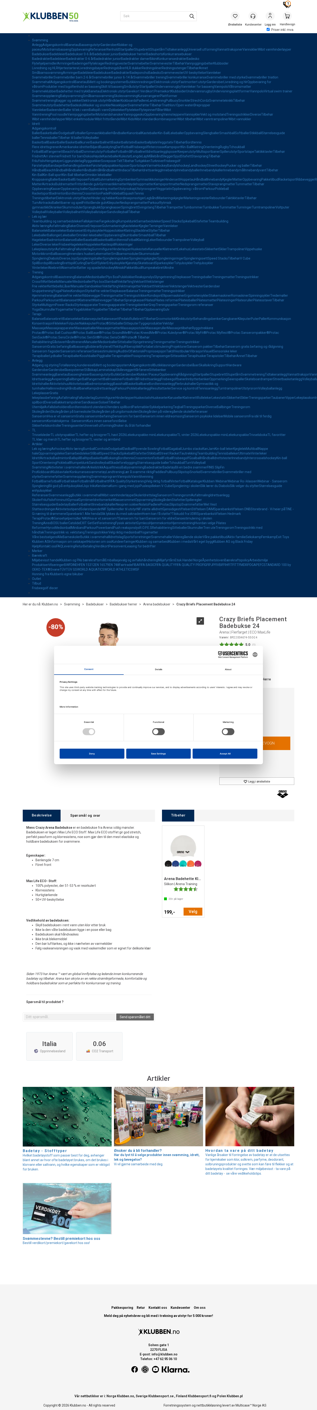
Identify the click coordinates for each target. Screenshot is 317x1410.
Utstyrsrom (250, 388)
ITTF (237, 565)
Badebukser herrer (132, 54)
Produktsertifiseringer (48, 565)
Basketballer (49, 133)
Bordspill (44, 263)
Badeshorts (154, 54)
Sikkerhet (212, 249)
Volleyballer (90, 138)
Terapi (36, 314)
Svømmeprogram (104, 476)
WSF (136, 569)
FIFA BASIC (147, 565)
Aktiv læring (40, 226)
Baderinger (80, 63)
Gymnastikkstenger (150, 179)
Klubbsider (221, 63)
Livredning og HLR (45, 68)
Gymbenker (127, 179)
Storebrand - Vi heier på (268, 509)
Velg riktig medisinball (124, 532)
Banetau (73, 45)
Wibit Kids (127, 119)
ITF (232, 565)
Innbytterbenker (197, 379)
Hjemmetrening (43, 295)
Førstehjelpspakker (105, 165)
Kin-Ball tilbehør (73, 175)
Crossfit (37, 281)
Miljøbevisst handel (46, 560)
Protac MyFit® (195, 333)
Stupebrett (142, 49)
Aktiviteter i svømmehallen (67, 467)
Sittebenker (157, 370)
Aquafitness (112, 467)
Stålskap (90, 370)
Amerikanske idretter (74, 147)
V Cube (245, 258)
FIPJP (211, 565)
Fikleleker (60, 323)
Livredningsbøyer (91, 68)
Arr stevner (51, 156)
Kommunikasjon (279, 319)
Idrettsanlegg (157, 151)
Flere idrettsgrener (45, 147)
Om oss (200, 1307)
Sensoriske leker (225, 351)
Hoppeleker (92, 244)
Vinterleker (40, 268)
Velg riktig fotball (158, 481)
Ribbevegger (305, 179)
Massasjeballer (85, 328)
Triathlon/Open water (177, 105)
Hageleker (39, 240)
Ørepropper (201, 105)
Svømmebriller (43, 77)
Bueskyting (107, 147)
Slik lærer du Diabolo (215, 486)
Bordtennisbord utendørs (87, 407)
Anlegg (37, 45)
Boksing (112, 458)
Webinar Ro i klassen (242, 481)
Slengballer (211, 133)
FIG (204, 565)
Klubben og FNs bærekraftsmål (82, 560)
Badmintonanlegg (100, 384)
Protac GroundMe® (116, 333)
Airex (47, 523)
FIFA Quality (117, 481)
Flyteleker (132, 110)
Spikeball (188, 221)
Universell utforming (202, 49)
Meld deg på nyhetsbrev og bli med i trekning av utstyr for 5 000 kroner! (158, 1316)
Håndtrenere (74, 342)
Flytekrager (96, 63)
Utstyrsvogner (146, 189)
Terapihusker (197, 356)
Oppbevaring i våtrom (188, 189)
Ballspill (74, 458)
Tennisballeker (227, 453)
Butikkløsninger (165, 365)
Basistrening (65, 277)
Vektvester (195, 286)
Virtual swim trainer (278, 91)
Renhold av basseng (86, 86)
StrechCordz (200, 100)
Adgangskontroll (54, 45)
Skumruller (48, 309)
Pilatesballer (188, 300)
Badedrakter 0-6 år (80, 59)
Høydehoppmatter (140, 184)
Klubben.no (50, 604)
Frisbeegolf (140, 147)
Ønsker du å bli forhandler (132, 425)
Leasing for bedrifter (141, 546)
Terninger (156, 226)
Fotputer (73, 323)
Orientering (211, 147)
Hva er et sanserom (61, 416)
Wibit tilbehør (186, 119)
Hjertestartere (68, 68)
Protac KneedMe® (143, 333)
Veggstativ (166, 142)
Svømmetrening (44, 100)
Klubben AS (40, 541)
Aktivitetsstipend (67, 509)
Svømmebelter (139, 63)
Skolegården (41, 411)
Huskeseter (159, 398)
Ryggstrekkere (202, 328)
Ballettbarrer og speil (67, 203)
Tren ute (209, 528)
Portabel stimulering (156, 346)
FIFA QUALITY (165, 565)
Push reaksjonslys (126, 528)
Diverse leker (49, 244)
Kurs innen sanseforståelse (107, 421)
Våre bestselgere (44, 537)
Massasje (39, 328)
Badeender (55, 110)
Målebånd (154, 156)
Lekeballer (176, 133)
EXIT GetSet (89, 523)
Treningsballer (201, 277)
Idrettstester (222, 458)
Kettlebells (51, 281)
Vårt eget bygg (202, 541)
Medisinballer (96, 277)
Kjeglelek (239, 449)
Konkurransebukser (177, 54)
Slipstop (184, 472)
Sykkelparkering (161, 407)
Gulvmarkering (108, 179)
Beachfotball (72, 151)
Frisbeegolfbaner (173, 379)
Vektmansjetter (129, 286)
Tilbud (36, 583)
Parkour (209, 189)
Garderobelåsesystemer (66, 370)
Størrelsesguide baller (153, 463)
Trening (37, 272)
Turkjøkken (142, 161)
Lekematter (102, 254)
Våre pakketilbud (215, 537)
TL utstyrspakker (63, 435)
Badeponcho (139, 73)
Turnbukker (211, 207)
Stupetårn (157, 49)
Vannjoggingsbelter (199, 63)
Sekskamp (253, 537)
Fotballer (79, 133)
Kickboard (44, 472)
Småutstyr (131, 86)
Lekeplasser (41, 393)
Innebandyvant (255, 170)
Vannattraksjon (298, 374)
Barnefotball (51, 481)
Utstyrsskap (127, 189)
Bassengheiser (79, 374)
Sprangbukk (92, 207)
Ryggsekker (92, 161)
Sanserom (39, 346)
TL (34, 430)
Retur (79, 546)
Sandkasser (90, 402)
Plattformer (168, 96)
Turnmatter (243, 184)
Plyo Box (112, 277)
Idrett (36, 124)
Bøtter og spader (89, 268)
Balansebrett (53, 319)
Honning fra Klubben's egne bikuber (57, 574)
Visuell (208, 351)
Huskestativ (139, 249)
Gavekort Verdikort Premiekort (148, 91)
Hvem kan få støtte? (157, 514)
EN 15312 (88, 565)
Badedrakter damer (135, 59)
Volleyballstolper (95, 212)
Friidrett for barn (72, 156)
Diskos (88, 156)
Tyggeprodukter (150, 323)
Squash (128, 193)
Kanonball (134, 133)
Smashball (227, 133)
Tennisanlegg (208, 388)
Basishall (119, 384)
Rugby (224, 147)
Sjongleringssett (196, 258)
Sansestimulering (105, 351)
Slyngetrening (164, 277)
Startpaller (126, 49)
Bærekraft (39, 555)
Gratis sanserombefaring (94, 416)
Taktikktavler (263, 151)
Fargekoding (109, 221)
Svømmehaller (162, 537)
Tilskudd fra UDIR (184, 514)
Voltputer (282, 207)
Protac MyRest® (218, 333)
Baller (36, 133)
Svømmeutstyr (43, 105)
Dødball (128, 449)
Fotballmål (124, 151)
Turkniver (157, 161)
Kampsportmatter (167, 184)
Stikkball (255, 133)
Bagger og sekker (68, 100)
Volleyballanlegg (270, 388)
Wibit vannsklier (239, 119)
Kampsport (173, 147)
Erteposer (81, 179)
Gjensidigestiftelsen (176, 509)
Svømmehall (41, 82)
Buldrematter (65, 184)
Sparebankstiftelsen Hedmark (219, 514)
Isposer (172, 151)
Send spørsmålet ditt (135, 1017)
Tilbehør (179, 63)
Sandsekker (93, 286)
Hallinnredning (56, 388)
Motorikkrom (41, 254)
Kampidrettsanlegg (101, 388)
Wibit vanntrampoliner (212, 119)
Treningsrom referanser (195, 305)
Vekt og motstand (213, 114)
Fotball (37, 151)
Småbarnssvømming (47, 73)
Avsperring (60, 379)
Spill (35, 263)
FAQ (59, 546)
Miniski (119, 268)
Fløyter (86, 198)
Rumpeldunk (127, 221)
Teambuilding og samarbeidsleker (57, 221)
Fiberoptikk (133, 346)
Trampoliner (181, 240)
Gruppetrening (42, 291)
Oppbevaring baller (74, 189)
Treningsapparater (112, 305)
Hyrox (50, 528)
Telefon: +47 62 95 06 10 (158, 1359)
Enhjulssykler (94, 230)
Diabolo (54, 258)
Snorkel (195, 472)
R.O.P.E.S (145, 528)
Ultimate (244, 453)
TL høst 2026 (116, 435)
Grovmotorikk (166, 319)
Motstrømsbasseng (56, 49)
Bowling (56, 263)
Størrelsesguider (44, 504)
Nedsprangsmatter (194, 184)
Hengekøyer (54, 161)
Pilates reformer (167, 300)
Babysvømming (71, 96)
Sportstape (246, 151)
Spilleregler (193, 500)
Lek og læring (41, 449)
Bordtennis (194, 142)
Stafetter (201, 221)
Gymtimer (86, 500)
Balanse (69, 240)
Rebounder (218, 198)
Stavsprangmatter (221, 184)
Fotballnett (139, 151)
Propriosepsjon (155, 351)
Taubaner (278, 398)
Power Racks (64, 305)
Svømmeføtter (139, 105)
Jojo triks (89, 486)
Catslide (74, 523)
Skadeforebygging (123, 463)
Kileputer (113, 203)
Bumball (89, 449)
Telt (119, 161)
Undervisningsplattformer (231, 91)
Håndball (38, 170)
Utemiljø (38, 407)
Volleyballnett (73, 212)
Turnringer (244, 207)
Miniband (78, 528)
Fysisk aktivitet (126, 523)
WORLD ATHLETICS (118, 569)
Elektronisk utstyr (166, 82)
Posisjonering (141, 356)
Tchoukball (237, 147)
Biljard (94, 147)
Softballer (242, 133)
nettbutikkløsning (209, 1405)
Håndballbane (77, 388)
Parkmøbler (140, 407)
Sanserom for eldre (160, 518)
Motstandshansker (109, 114)
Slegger (167, 156)
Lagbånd (151, 198)
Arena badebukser (156, 604)
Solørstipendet (91, 509)
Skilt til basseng (112, 86)
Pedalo (124, 319)
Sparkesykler (164, 263)
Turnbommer (193, 207)
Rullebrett (136, 319)
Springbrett (129, 207)
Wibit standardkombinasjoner (155, 119)
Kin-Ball (163, 133)
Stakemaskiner (220, 295)
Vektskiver (161, 286)
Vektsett (139, 281)
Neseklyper (119, 105)
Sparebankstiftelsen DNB (232, 509)
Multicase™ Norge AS (251, 1405)
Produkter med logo (57, 86)
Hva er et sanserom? (103, 518)
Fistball (127, 147)
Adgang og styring (45, 365)
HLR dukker (133, 68)
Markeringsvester (197, 198)
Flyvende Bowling (146, 449)
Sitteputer (131, 323)
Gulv (166, 309)
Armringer (64, 63)
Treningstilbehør (44, 198)
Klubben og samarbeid (152, 541)
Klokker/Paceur (148, 374)
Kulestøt (125, 156)
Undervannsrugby (168, 86)
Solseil (103, 402)
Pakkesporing (122, 1307)
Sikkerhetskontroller (46, 425)
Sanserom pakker (200, 346)
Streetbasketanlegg (287, 379)
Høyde (98, 156)
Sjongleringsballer (90, 258)
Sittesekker (179, 356)
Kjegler (228, 179)
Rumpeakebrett (153, 268)
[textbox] (69, 1017)
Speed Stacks (171, 221)
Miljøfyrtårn (166, 560)
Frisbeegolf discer (45, 588)
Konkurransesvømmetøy (88, 472)
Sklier (223, 249)
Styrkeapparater (86, 305)
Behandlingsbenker (77, 165)
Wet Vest (210, 504)
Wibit (167, 110)
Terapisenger (161, 356)
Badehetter (62, 105)
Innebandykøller (211, 170)
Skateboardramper (259, 379)
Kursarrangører (149, 96)
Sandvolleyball (117, 212)
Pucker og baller (238, 165)
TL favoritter (276, 435)
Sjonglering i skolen (186, 486)
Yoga (57, 291)
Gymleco (143, 523)
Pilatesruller (244, 300)
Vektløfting (125, 281)
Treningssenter (72, 425)
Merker (37, 551)
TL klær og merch (44, 439)
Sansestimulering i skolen (193, 518)
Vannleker (213, 73)
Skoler (138, 495)
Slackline (141, 230)
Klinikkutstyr (184, 319)
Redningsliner (152, 68)
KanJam (208, 449)
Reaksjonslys (144, 277)
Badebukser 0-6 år (78, 54)
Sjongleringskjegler (143, 258)
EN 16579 (102, 565)
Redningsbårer (114, 68)
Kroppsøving (41, 179)
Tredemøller (279, 295)
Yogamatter (65, 309)
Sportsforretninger (137, 537)
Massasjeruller (156, 328)
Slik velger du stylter (244, 486)
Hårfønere (141, 370)
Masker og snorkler (97, 105)
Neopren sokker (127, 504)
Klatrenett (170, 249)
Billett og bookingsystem (111, 365)
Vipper (290, 398)
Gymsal (73, 500)
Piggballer (104, 356)
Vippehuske (253, 249)
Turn (35, 203)
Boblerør (93, 346)
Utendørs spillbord (119, 407)
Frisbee (64, 244)
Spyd (177, 156)
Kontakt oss (47, 546)
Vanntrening (41, 114)
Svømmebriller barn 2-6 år (73, 77)
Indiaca (125, 170)
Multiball (252, 449)
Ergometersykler (196, 295)
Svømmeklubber (44, 91)
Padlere (142, 100)
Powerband (104, 528)
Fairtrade (125, 565)
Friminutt (61, 500)
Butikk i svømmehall (86, 495)
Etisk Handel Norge (188, 560)
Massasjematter (109, 328)
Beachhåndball (56, 170)
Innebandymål (233, 170)
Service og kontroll (184, 388)
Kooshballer (88, 356)
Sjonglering (40, 258)
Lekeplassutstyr (43, 249)
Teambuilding (218, 221)
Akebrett (54, 268)
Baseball (89, 240)
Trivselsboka (258, 435)
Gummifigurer (102, 249)
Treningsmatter (223, 277)
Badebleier (57, 54)
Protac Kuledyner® (171, 333)
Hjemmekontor (160, 523)
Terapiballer (40, 356)
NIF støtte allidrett (149, 509)
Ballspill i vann (99, 110)
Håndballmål (91, 170)
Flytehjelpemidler (44, 63)
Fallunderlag (83, 249)
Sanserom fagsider (46, 351)
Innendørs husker (81, 254)
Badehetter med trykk (72, 91)
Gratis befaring (58, 346)
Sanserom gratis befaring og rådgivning (254, 346)
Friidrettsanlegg (149, 379)
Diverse (255, 114)
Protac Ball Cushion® (60, 333)
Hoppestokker (114, 230)
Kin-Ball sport (52, 175)
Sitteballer (116, 323)
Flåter (159, 110)
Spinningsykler (259, 295)
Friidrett (37, 156)
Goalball (195, 458)
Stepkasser (183, 277)
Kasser (56, 189)
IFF (223, 565)
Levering (68, 546)
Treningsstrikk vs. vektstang (64, 532)
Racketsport (287, 179)
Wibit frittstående (107, 119)
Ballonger (54, 235)
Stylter (153, 230)
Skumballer (130, 235)
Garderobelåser (187, 365)
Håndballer (119, 133)
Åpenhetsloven (213, 560)
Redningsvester (116, 63)
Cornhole (101, 449)
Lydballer (55, 356)
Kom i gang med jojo (125, 486)
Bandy (171, 165)
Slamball (110, 281)
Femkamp (268, 537)
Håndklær (114, 100)
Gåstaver (58, 342)
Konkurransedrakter (172, 59)
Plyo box (98, 281)
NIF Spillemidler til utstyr (119, 509)
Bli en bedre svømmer (191, 467)
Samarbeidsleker (148, 221)
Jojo (73, 258)
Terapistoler (215, 356)
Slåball (95, 453)
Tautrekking (188, 453)
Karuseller (155, 249)
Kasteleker (131, 226)
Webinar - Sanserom (272, 481)
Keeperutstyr (187, 151)
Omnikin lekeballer (98, 175)
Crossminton (91, 193)
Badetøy (169, 467)
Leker (152, 240)
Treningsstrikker (238, 114)
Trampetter (174, 207)
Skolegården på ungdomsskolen (115, 411)
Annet (203, 68)
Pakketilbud (269, 179)
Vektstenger (155, 281)
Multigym (48, 305)
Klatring (197, 147)
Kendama (103, 486)
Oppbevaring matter (103, 189)
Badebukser (41, 54)
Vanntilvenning (142, 476)
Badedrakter (41, 59)
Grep (152, 305)
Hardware (234, 365)
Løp (144, 156)
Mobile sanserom (236, 416)
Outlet (36, 579)
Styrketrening (136, 481)
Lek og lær (39, 216)
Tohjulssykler (183, 263)
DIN (73, 565)
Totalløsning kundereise (76, 365)
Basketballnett (101, 142)
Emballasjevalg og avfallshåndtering (131, 560)
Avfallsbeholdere (56, 407)
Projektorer (179, 346)
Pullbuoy (172, 100)
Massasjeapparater (60, 328)
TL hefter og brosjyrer (91, 435)
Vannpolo (221, 86)
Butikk (115, 374)
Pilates (66, 291)
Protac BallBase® (89, 333)
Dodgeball (66, 133)
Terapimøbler (121, 356)
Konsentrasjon (42, 323)
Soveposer (109, 161)
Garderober (108, 45)
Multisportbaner (208, 151)
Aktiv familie (236, 537)
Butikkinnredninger (140, 82)
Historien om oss (99, 541)
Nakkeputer (87, 323)
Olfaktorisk (136, 351)
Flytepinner (147, 110)
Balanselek (40, 230)
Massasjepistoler (133, 328)
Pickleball (222, 189)
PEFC (260, 565)
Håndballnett (110, 170)
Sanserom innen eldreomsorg (162, 416)
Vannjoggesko (133, 114)
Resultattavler (161, 388)
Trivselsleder (41, 435)
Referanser (98, 49)
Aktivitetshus (59, 384)
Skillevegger (125, 370)
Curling (80, 263)
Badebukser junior (105, 54)
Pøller (263, 319)
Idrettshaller (41, 384)
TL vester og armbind (104, 439)
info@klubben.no (165, 1354)
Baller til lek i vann (76, 110)
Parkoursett (52, 300)
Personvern (117, 546)
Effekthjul (117, 346)
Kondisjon (78, 291)
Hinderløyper (122, 249)
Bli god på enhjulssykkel (66, 486)
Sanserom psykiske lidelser (204, 416)
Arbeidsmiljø (258, 560)
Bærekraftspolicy (236, 560)
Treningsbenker (137, 305)
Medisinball (63, 528)
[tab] (42, 816)
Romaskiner (240, 295)
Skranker (55, 207)
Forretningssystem (177, 1405)
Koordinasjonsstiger (130, 198)
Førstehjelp (40, 165)
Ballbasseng (60, 254)
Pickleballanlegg (139, 388)
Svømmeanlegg (43, 374)
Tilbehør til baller (70, 138)
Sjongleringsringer (170, 258)
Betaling (89, 546)
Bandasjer (55, 165)
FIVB (218, 565)
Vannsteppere (173, 114)
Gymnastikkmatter (113, 184)
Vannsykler (192, 114)
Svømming (40, 40)
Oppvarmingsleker (51, 453)
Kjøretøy (132, 263)
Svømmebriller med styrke (226, 77)
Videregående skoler (188, 537)
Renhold (113, 49)
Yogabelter (100, 309)
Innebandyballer (188, 170)
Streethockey (216, 165)
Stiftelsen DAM (202, 509)
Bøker (72, 226)
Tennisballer (49, 138)
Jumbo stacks (192, 449)
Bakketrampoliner (68, 402)
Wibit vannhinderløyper (274, 49)
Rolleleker (204, 398)
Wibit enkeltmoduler (80, 119)
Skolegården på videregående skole (165, 411)
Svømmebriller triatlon (262, 77)
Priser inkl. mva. (282, 30)
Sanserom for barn (132, 518)
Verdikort (102, 546)
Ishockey (182, 165)
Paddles (159, 472)
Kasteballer (150, 133)
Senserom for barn (126, 416)
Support (221, 365)
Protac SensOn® (112, 337)
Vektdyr (168, 323)
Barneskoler (71, 537)
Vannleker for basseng (197, 86)
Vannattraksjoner (230, 49)
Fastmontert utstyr (193, 82)
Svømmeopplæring (46, 96)
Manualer (66, 281)
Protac (165, 504)
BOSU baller (59, 523)
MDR (243, 565)
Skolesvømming (126, 96)
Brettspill (68, 263)
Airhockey (58, 449)
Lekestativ (197, 249)
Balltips (85, 458)
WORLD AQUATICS (90, 569)
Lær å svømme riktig (138, 472)
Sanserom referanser (76, 351)
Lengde (136, 156)
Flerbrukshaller (186, 384)
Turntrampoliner (264, 207)
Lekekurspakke (166, 435)
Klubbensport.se (161, 1396)
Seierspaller (236, 379)
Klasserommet (124, 500)
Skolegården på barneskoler (71, 411)
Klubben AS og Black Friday (233, 541)
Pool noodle (58, 114)
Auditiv (123, 351)
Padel (105, 193)
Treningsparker (167, 305)
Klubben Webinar (215, 481)
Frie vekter (39, 286)
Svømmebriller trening (149, 77)
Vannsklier (250, 49)
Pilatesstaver (262, 300)
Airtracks (48, 184)
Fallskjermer (91, 221)
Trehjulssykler (203, 263)
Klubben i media (180, 541)
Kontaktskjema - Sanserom (67, 421)
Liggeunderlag (73, 161)
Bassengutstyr (89, 45)
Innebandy (169, 170)
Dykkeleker (117, 110)
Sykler (102, 263)
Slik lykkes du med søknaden (121, 514)
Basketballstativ (123, 142)
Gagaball (175, 449)
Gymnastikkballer (98, 133)
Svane (55, 569)
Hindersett (172, 179)
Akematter (69, 268)
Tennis (139, 193)
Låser (67, 286)
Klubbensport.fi (199, 1396)
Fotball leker (69, 481)
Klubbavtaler (61, 472)
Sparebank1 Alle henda (83, 514)
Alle (60, 537)
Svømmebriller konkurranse (186, 77)
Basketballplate (146, 142)
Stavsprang (199, 156)
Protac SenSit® (88, 337)
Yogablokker (83, 309)
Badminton (58, 193)
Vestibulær (182, 351)
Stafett (186, 156)
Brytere (105, 346)
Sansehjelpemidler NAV (71, 518)
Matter (238, 179)
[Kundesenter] (253, 16)
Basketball (39, 142)
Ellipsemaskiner (173, 295)
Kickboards (129, 100)
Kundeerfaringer (124, 541)
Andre (169, 268)
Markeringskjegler (171, 198)
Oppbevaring (80, 49)
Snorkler (184, 100)
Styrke (89, 291)
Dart (119, 147)
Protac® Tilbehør (137, 337)
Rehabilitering (42, 342)
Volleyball (39, 212)
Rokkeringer (124, 244)
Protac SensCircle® (62, 337)
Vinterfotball (179, 481)
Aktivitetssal (78, 384)
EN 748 (114, 565)
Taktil (170, 351)
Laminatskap (106, 370)
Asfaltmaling (58, 226)
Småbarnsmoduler (125, 254)
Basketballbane (137, 384)
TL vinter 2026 (187, 435)
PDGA (251, 565)
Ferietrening (106, 523)
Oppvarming (144, 500)
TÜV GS (71, 569)
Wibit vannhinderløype (117, 495)
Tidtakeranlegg (176, 49)
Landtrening (157, 100)
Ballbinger (75, 379)
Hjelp (35, 546)
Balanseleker (57, 230)
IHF (227, 565)
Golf (95, 263)
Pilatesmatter (207, 300)
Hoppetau (187, 179)
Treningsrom (240, 407)
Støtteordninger (43, 509)
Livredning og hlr (235, 82)
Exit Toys (282, 537)
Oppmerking (218, 379)
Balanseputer (92, 319)
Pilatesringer (226, 300)
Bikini (153, 59)
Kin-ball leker (224, 449)
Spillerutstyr (229, 151)
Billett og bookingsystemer (106, 82)
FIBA (135, 565)
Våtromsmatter (239, 86)
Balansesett (76, 230)
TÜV (63, 569)
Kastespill (108, 244)
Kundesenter (180, 1307)
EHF (78, 565)
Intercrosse (157, 147)
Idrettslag (150, 495)
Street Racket (169, 453)
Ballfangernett (52, 151)
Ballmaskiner (113, 379)
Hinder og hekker (103, 198)
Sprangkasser (111, 207)
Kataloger (196, 481)
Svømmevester (161, 63)
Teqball (178, 407)
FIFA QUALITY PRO (188, 565)
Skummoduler (72, 207)
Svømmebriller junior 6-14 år (112, 77)
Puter (255, 319)
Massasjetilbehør (179, 328)
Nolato (144, 504)
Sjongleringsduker (116, 258)
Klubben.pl (235, 1396)
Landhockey (198, 165)
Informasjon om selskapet (68, 541)
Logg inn (270, 16)
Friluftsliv (38, 161)
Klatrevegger (102, 300)
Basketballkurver (78, 142)
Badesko (193, 59)
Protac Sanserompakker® (250, 333)
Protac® (102, 323)
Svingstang (146, 207)
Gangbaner (230, 319)
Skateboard (146, 263)
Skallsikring (207, 365)
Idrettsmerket (103, 500)
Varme (151, 165)
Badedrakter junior (107, 59)
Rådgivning (186, 374)
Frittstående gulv (87, 184)
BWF (67, 565)
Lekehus (184, 249)
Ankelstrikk (95, 467)
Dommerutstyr (93, 151)
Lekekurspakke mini (140, 435)
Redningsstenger (174, 68)
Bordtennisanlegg (162, 384)
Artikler (37, 444)
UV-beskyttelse (195, 73)
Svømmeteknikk (221, 100)
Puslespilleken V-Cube (156, 486)
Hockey (161, 165)
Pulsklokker (126, 277)
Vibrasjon (197, 351)
